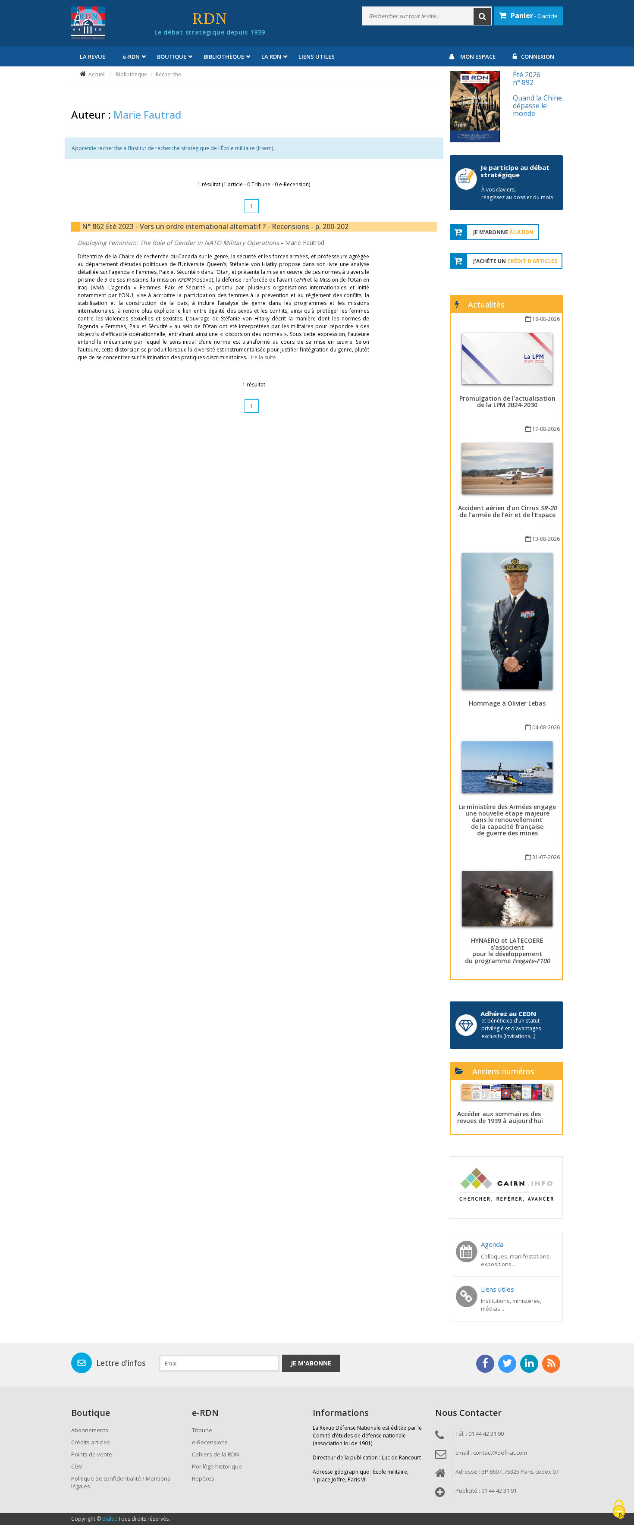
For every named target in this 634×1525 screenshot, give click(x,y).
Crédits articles (90, 1442)
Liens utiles (316, 56)
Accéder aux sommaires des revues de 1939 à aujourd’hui (500, 1117)
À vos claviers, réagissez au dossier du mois (517, 193)
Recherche (168, 74)
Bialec (109, 1518)
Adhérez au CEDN (508, 1013)
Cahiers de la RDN (215, 1454)
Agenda (492, 1244)
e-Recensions (210, 1442)
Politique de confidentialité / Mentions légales (120, 1482)
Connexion (537, 56)
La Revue (92, 56)
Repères (203, 1478)
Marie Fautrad (304, 242)
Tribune (202, 1430)
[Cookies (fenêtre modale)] (619, 1510)
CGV (76, 1466)
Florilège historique (217, 1466)
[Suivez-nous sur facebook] (485, 1364)
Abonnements (89, 1430)
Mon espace (478, 56)
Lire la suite (262, 357)
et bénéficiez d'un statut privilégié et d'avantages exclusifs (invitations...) (511, 1028)
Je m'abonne (311, 1363)
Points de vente (91, 1454)
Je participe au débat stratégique (514, 171)
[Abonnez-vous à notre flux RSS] (551, 1364)
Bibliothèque (131, 74)
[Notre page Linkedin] (529, 1364)
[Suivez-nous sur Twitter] (507, 1364)
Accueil (97, 74)
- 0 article (534, 15)
